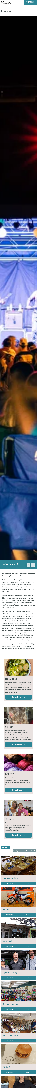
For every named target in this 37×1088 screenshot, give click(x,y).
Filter (7, 847)
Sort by (15, 851)
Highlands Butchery (9, 972)
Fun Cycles (6, 909)
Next (32, 851)
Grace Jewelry (7, 941)
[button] (28, 565)
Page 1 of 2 (24, 851)
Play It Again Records (10, 1035)
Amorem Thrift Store (10, 878)
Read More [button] (17, 697)
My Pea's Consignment (10, 1003)
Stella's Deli (6, 1066)
